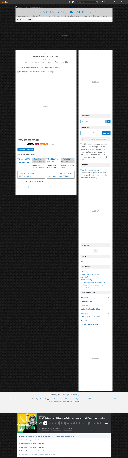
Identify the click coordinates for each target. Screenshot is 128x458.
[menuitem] (20, 19)
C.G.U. (90, 399)
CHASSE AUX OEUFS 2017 (90, 317)
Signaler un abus (81, 399)
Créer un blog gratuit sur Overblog (49, 399)
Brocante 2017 (86, 301)
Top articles (64, 399)
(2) (92, 285)
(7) (86, 280)
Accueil (20, 19)
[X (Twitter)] (69, 2)
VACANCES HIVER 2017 (89, 324)
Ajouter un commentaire (34, 187)
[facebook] (66, 2)
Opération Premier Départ (90, 309)
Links (82, 262)
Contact (29, 19)
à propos (69, 428)
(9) (84, 277)
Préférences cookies (74, 401)
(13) (89, 274)
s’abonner (46, 428)
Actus (46, 53)
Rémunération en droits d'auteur (103, 399)
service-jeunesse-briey (100, 175)
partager (57, 428)
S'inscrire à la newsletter (26, 150)
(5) (92, 282)
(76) (84, 272)
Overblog (75, 395)
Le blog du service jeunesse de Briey (64, 12)
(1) (85, 287)
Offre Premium (118, 399)
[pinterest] (73, 2)
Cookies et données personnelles (57, 401)
